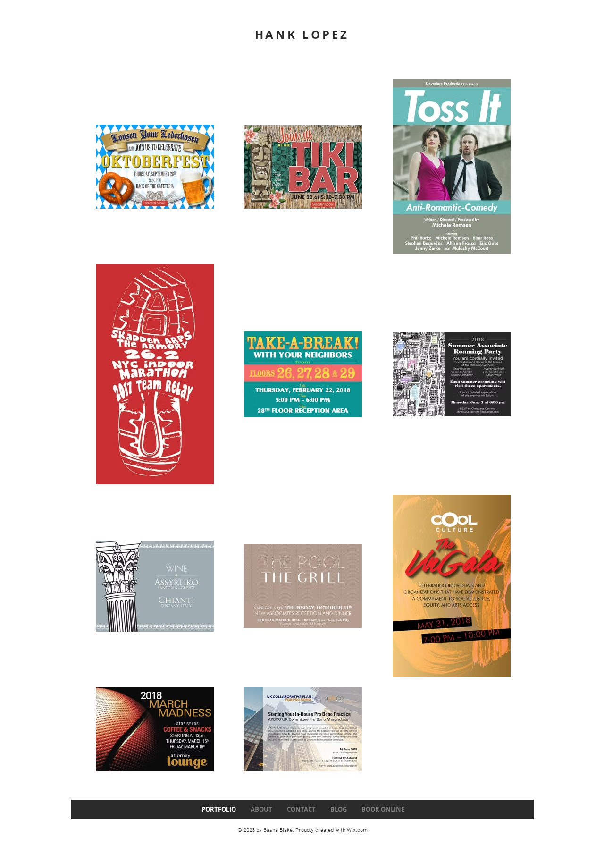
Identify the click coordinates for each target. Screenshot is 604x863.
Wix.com (357, 830)
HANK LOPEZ (302, 34)
